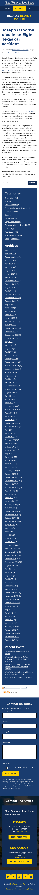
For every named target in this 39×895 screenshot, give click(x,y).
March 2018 (9, 420)
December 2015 (11, 477)
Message (6, 742)
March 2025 (10, 261)
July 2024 (9, 264)
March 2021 (9, 355)
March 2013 (9, 583)
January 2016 (10, 474)
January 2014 (10, 549)
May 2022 (9, 311)
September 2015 (12, 488)
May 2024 (9, 271)
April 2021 (9, 352)
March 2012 (9, 623)
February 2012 (11, 627)
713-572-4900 (21, 831)
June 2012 (9, 613)
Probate (8, 229)
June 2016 (9, 457)
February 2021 (11, 359)
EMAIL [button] (21, 9)
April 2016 (9, 464)
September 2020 (12, 369)
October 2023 (10, 284)
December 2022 (12, 298)
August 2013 (10, 566)
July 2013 (8, 569)
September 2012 (12, 603)
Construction (10, 212)
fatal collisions (29, 111)
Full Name (7, 711)
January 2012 (10, 630)
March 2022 (10, 318)
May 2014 (9, 535)
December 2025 (12, 257)
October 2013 (10, 559)
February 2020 (11, 383)
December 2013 (11, 552)
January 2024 (10, 277)
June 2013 (9, 572)
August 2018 (10, 413)
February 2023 (11, 294)
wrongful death (8, 70)
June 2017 (9, 433)
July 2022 (9, 305)
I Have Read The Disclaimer (21, 768)
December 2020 (12, 362)
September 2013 (12, 562)
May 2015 (9, 494)
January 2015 (10, 508)
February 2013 (11, 586)
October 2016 (10, 447)
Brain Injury (10, 198)
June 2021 (9, 345)
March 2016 (9, 467)
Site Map (18, 889)
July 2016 (8, 454)
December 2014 (11, 511)
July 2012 (8, 610)
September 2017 (12, 427)
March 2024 (10, 274)
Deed (7, 215)
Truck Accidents (12, 235)
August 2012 (10, 606)
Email (5, 721)
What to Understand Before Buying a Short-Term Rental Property (17, 659)
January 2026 (10, 254)
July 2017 (8, 430)
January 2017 (10, 444)
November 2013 (11, 555)
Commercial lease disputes (16, 208)
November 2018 (11, 410)
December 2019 (11, 386)
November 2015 (11, 481)
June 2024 (9, 267)
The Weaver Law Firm (20, 50)
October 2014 (10, 518)
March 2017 (9, 437)
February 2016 (11, 471)
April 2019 (9, 403)
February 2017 (11, 440)
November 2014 (11, 515)
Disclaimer (6, 763)
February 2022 (11, 322)
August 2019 (10, 393)
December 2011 (11, 633)
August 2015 (10, 491)
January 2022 (10, 325)
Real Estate (9, 232)
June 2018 (9, 416)
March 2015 (9, 501)
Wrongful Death (13, 52)
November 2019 (11, 389)
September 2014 (12, 522)
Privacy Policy (27, 889)
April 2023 (9, 291)
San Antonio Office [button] (19, 861)
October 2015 (10, 484)
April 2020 (9, 379)
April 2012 (9, 620)
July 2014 (9, 528)
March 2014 (10, 542)
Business (8, 201)
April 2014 (9, 538)
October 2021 (10, 332)
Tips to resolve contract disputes (18, 678)
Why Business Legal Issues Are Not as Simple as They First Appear (18, 667)
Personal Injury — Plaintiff (16, 225)
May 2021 (9, 349)
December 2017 (11, 423)
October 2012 (10, 599)
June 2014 (9, 532)
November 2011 (11, 637)
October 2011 (10, 640)
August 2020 (10, 372)
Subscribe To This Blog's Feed (15, 688)
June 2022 (9, 308)
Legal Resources (12, 222)
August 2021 (10, 339)
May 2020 (9, 376)
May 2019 (9, 399)
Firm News (9, 218)
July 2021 (8, 342)
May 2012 (9, 616)
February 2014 (11, 545)
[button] (6, 8)
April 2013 (9, 579)
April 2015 (9, 498)
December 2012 (11, 593)
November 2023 (12, 281)
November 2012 (11, 596)
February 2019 (11, 406)
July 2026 (9, 250)
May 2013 (9, 576)
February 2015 (11, 505)
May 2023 (9, 288)
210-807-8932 (19, 858)
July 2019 (8, 396)
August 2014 (10, 525)
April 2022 (9, 315)
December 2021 (11, 328)
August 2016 (10, 450)
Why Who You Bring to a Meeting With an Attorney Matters (19, 673)
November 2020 (12, 366)
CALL (33, 9)
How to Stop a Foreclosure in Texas (17, 653)
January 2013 (10, 589)
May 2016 (9, 460)
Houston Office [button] (19, 837)
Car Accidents (11, 205)
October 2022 (10, 301)
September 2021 (12, 335)
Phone (5, 732)
